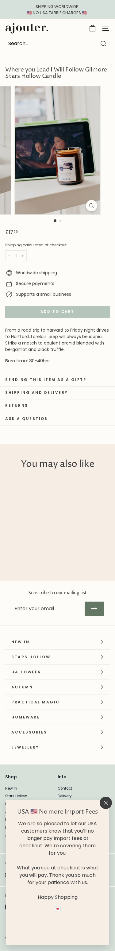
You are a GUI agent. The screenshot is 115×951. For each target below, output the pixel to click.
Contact (65, 788)
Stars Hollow (16, 796)
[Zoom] (91, 205)
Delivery (65, 796)
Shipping (13, 245)
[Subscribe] (94, 609)
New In (11, 788)
